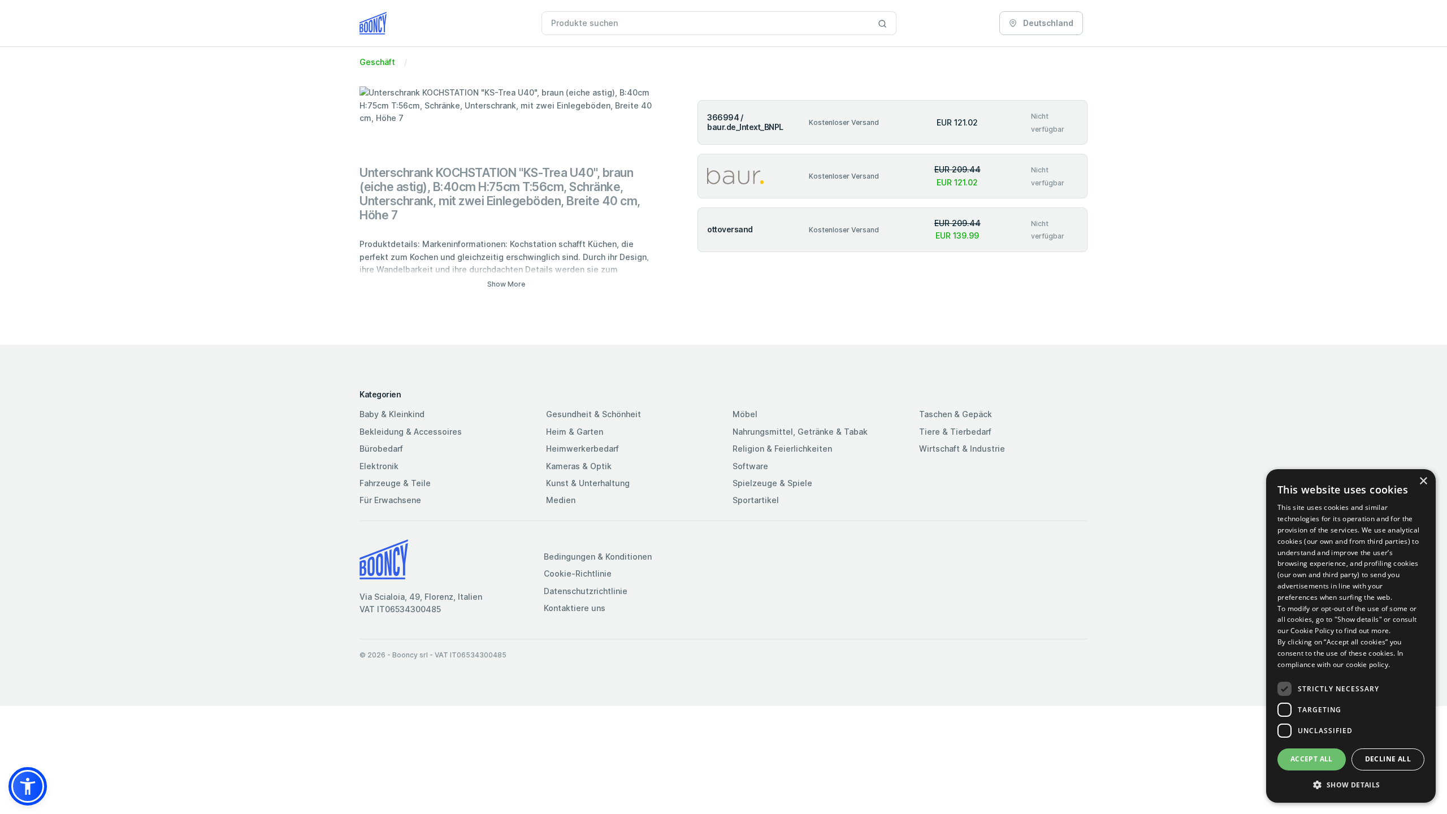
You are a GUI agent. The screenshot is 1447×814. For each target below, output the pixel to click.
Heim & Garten (574, 431)
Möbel (745, 414)
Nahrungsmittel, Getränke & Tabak (800, 431)
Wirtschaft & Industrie (962, 448)
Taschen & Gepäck (955, 414)
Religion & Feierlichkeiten (782, 448)
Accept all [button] (1311, 759)
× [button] (1423, 481)
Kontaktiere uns (574, 608)
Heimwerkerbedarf (582, 448)
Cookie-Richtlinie (578, 573)
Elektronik (378, 466)
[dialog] (1351, 636)
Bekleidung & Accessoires (410, 431)
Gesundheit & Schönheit (593, 414)
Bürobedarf (381, 448)
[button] (27, 786)
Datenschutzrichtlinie (585, 591)
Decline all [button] (1388, 759)
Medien (560, 500)
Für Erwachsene (390, 500)
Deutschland (1047, 23)
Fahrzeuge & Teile (395, 483)
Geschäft (377, 62)
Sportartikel (756, 500)
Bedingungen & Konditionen (598, 556)
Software (750, 466)
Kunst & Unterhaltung (588, 483)
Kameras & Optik (579, 466)
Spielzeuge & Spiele (772, 483)
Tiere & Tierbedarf (955, 431)
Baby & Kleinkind (391, 414)
